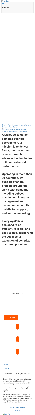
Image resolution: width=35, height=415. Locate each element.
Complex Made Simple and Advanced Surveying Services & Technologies (17, 126)
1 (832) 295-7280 (18, 342)
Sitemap (17, 410)
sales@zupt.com (17, 329)
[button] (17, 328)
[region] (17, 69)
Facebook (6, 369)
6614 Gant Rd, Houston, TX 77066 (17, 355)
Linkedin (5, 365)
